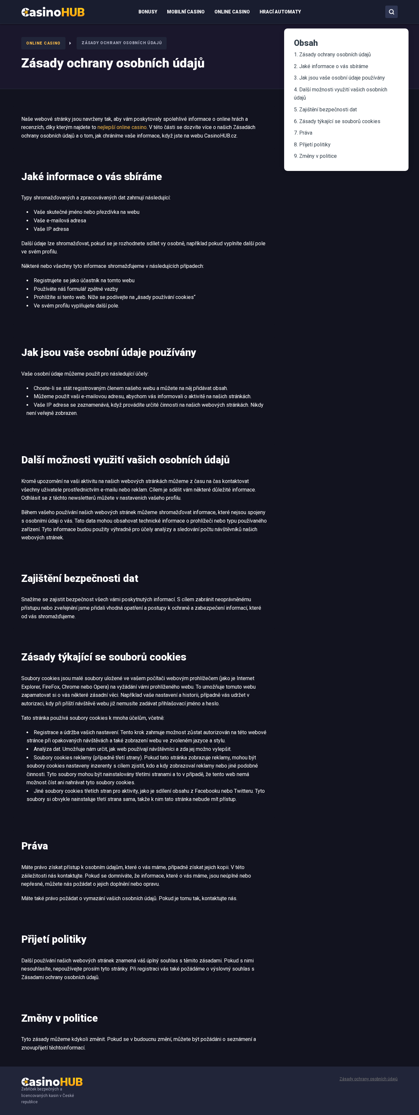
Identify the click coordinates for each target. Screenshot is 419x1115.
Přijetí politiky (315, 144)
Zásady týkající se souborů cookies (339, 121)
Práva (305, 133)
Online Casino (43, 43)
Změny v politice (318, 156)
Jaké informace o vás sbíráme (333, 66)
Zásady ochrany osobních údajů (335, 54)
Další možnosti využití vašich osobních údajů (340, 93)
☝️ (401, 1102)
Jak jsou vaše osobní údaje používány (342, 78)
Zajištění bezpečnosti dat (328, 109)
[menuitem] (52, 12)
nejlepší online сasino (122, 127)
